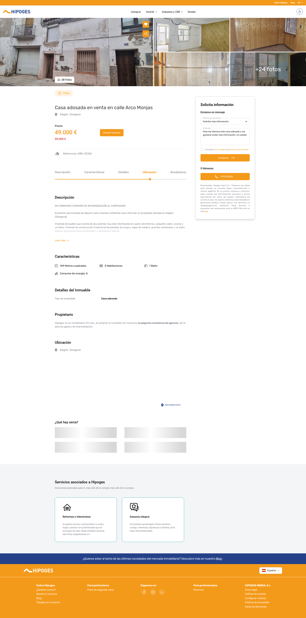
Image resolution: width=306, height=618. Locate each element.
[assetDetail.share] (145, 33)
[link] (112, 132)
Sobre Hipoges (281, 3)
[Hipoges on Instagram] (153, 592)
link (206, 211)
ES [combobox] (299, 3)
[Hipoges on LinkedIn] (161, 592)
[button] (301, 3)
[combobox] (269, 570)
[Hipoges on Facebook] (144, 592)
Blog (293, 3)
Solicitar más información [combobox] (216, 121)
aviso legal (220, 149)
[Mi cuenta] (299, 11)
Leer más (60, 240)
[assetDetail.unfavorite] (145, 24)
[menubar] (163, 11)
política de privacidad (238, 149)
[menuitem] (136, 12)
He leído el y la (226, 149)
